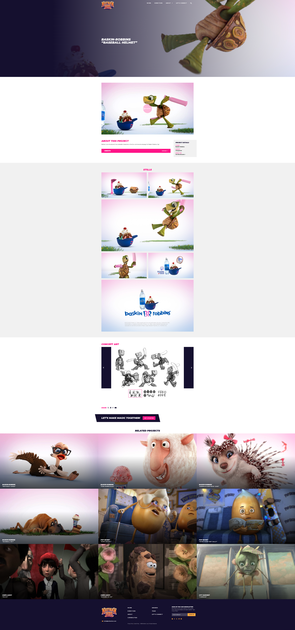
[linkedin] (110, 407)
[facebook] (113, 407)
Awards (155, 607)
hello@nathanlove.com (110, 621)
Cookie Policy (136, 623)
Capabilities (132, 617)
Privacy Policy (130, 623)
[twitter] (108, 407)
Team (154, 611)
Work (130, 607)
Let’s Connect (157, 614)
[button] (103, 367)
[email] (116, 407)
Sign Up (191, 614)
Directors (132, 611)
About (130, 614)
